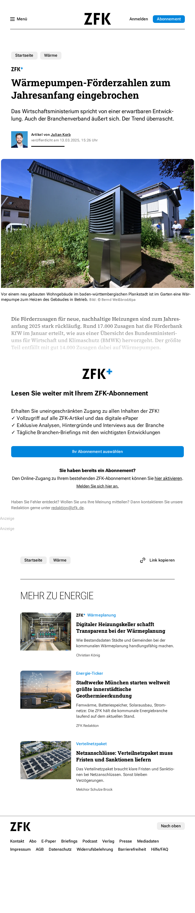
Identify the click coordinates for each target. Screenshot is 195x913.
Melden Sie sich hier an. (97, 486)
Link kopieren (162, 560)
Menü (22, 19)
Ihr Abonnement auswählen (97, 451)
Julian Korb (61, 134)
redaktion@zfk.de (67, 507)
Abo (169, 19)
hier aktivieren (168, 478)
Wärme (51, 55)
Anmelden (138, 19)
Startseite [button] (97, 19)
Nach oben (171, 825)
